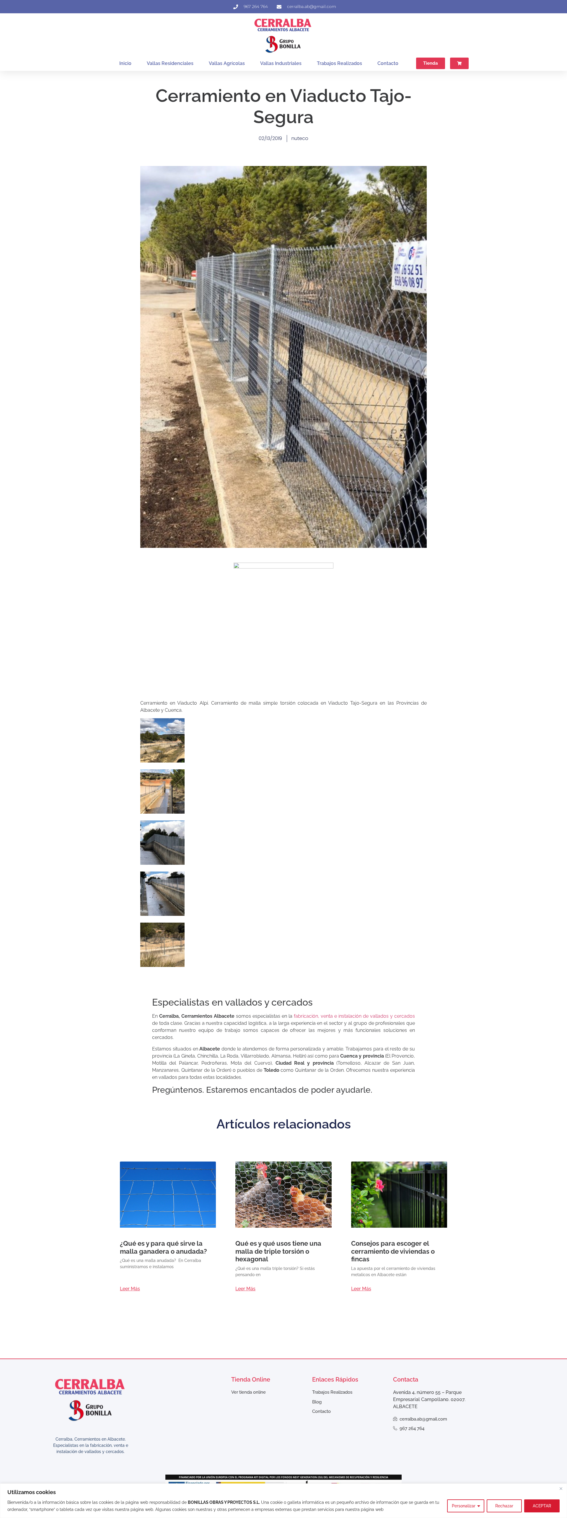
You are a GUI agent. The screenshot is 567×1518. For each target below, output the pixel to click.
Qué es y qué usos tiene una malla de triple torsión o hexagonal (278, 1251)
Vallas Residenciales (170, 63)
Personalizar (463, 1506)
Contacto (387, 63)
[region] (283, 1500)
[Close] (560, 1488)
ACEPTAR (542, 1506)
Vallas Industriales (281, 63)
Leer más (130, 1288)
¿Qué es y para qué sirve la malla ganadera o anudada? (163, 1247)
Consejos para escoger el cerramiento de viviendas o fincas (393, 1251)
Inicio (125, 63)
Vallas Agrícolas (227, 63)
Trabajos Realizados (339, 63)
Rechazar (504, 1506)
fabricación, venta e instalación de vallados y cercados (354, 1016)
